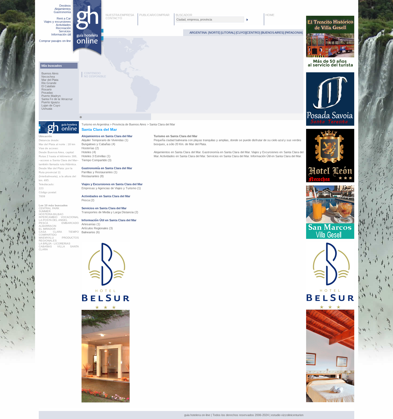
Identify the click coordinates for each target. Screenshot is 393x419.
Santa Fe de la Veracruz (57, 99)
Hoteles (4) (89, 152)
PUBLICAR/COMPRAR (154, 15)
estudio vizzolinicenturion (287, 415)
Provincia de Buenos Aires (129, 124)
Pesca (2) (88, 200)
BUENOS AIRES (272, 32)
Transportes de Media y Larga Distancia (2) (110, 212)
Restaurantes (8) (93, 176)
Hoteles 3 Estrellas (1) (96, 156)
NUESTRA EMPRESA (120, 15)
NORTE (214, 32)
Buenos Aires (50, 73)
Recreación (63, 28)
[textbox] (210, 19)
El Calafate (48, 86)
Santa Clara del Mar (162, 124)
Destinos (65, 5)
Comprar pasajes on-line (55, 40)
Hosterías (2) (90, 148)
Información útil (61, 34)
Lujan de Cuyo (50, 105)
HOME (269, 15)
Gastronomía (62, 12)
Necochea (48, 76)
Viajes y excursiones (57, 21)
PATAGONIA (294, 32)
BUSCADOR (184, 15)
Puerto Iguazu (50, 102)
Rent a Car (64, 18)
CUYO (241, 32)
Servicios (65, 31)
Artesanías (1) (91, 224)
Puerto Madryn (51, 95)
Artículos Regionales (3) (97, 228)
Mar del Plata (49, 79)
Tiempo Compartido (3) (96, 160)
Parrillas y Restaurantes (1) (99, 172)
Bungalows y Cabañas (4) (98, 144)
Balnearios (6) (91, 232)
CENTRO (253, 32)
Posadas (47, 92)
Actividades (63, 24)
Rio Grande (48, 83)
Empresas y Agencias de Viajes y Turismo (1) (111, 188)
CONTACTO (114, 18)
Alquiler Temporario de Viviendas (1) (105, 140)
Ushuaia (46, 108)
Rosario (46, 89)
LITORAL (228, 32)
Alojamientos (63, 8)
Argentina (103, 124)
